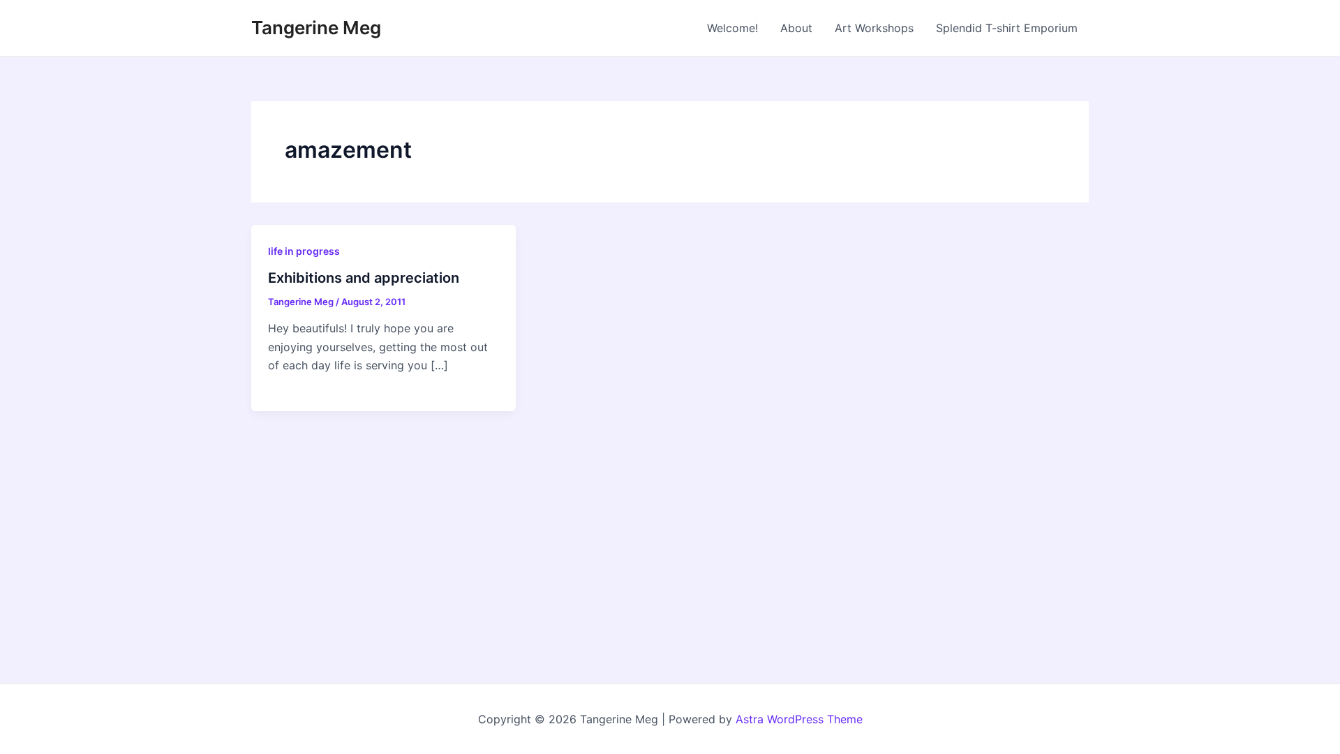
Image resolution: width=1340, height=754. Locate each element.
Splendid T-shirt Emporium (1007, 28)
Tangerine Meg (316, 27)
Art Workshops (874, 28)
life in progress (304, 251)
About (796, 28)
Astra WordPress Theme (799, 719)
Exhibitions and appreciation (363, 277)
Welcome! (732, 28)
